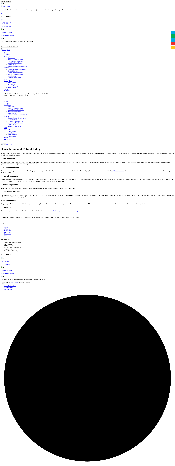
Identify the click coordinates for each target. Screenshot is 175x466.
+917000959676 (5, 261)
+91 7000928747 (6, 23)
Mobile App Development (15, 59)
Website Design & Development (17, 66)
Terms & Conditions (10, 286)
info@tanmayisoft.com (7, 32)
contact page (75, 211)
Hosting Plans (8, 81)
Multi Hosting (12, 87)
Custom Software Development (17, 69)
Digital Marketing (13, 71)
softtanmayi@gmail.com (8, 35)
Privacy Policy (8, 287)
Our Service (7, 56)
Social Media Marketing (15, 63)
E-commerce (11, 58)
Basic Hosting (12, 82)
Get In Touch (10, 144)
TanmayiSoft (14, 283)
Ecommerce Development (15, 72)
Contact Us (7, 232)
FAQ (5, 79)
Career (6, 89)
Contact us (7, 90)
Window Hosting (13, 86)
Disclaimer (7, 234)
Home (6, 53)
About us (7, 229)
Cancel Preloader (5, 1)
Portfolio (6, 68)
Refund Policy (8, 289)
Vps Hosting (11, 84)
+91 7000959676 (6, 26)
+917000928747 (5, 264)
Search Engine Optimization (16, 61)
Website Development (14, 77)
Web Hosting (12, 64)
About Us (7, 54)
